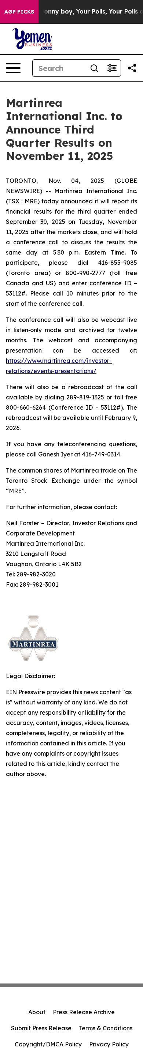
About (36, 1012)
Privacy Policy (109, 1044)
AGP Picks (19, 11)
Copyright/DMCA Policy (48, 1044)
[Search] (94, 68)
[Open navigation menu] (13, 68)
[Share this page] (132, 68)
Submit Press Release (41, 1028)
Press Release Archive (84, 1012)
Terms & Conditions (105, 1028)
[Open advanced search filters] (112, 68)
